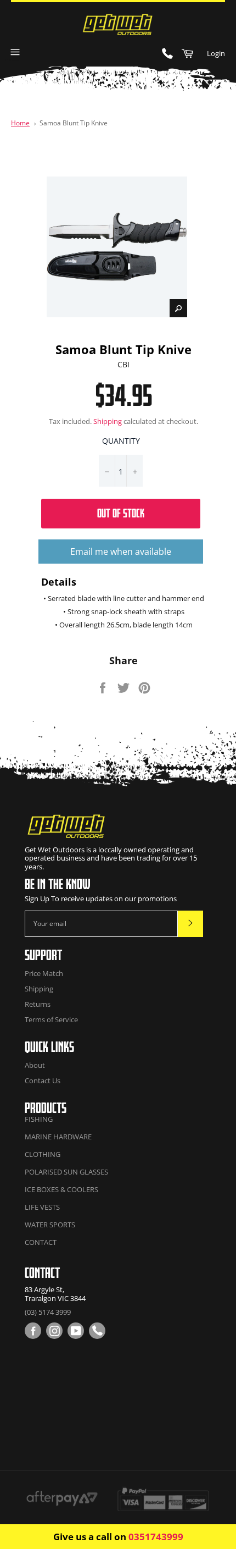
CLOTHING (42, 1154)
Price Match (44, 973)
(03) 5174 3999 (48, 1312)
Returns (37, 1004)
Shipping (107, 421)
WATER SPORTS (50, 1225)
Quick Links (49, 1046)
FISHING (39, 1119)
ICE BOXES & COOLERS (61, 1189)
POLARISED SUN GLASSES (66, 1172)
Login (216, 53)
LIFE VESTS (42, 1207)
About (35, 1065)
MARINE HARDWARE (58, 1137)
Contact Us (42, 1080)
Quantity (121, 441)
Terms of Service (51, 1019)
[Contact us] (97, 1330)
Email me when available (120, 551)
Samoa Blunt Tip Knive (74, 122)
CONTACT (41, 1242)
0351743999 (155, 1536)
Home (20, 122)
